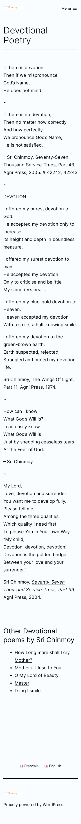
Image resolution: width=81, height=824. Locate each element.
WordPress (53, 804)
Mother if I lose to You (38, 667)
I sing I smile (28, 690)
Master (22, 683)
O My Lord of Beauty (36, 675)
